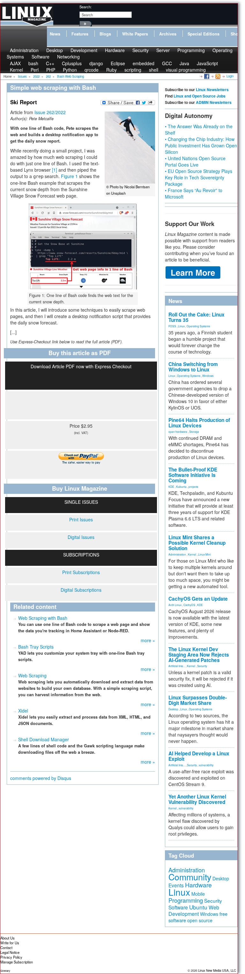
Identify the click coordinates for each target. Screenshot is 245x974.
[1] (54, 170)
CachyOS (189, 605)
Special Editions (203, 34)
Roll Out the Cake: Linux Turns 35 (196, 317)
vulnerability (206, 765)
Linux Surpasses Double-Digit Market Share (197, 700)
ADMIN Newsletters (214, 102)
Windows (207, 376)
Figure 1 (69, 176)
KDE (171, 486)
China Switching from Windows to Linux (193, 367)
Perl (35, 69)
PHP (50, 69)
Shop (236, 34)
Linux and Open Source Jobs (200, 96)
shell (153, 69)
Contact (6, 947)
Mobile (198, 894)
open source (199, 920)
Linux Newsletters (212, 89)
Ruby (111, 69)
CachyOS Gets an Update (198, 598)
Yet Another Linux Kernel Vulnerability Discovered (197, 799)
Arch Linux (175, 605)
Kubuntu (181, 486)
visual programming (186, 69)
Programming (191, 50)
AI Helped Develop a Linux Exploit (198, 756)
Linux (181, 326)
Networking (68, 56)
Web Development (193, 910)
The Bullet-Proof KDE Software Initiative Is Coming (192, 475)
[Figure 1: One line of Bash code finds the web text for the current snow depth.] (82, 246)
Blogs (105, 34)
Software (40, 56)
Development (84, 50)
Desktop (173, 709)
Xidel (23, 710)
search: (85, 6)
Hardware (115, 50)
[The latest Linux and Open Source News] (217, 76)
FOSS (172, 326)
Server (163, 50)
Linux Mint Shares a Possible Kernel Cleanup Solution (197, 543)
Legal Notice (9, 952)
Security (140, 50)
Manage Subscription (16, 961)
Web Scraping (32, 675)
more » (148, 640)
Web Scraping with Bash (42, 618)
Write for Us (9, 942)
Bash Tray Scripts (36, 646)
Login (230, 76)
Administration (177, 554)
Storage (194, 431)
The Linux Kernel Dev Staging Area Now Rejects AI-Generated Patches (198, 655)
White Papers (135, 34)
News (55, 34)
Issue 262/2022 (50, 112)
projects (193, 486)
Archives (167, 34)
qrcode (92, 69)
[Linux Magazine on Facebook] (206, 76)
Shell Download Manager (43, 739)
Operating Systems (198, 326)
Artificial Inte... (176, 666)
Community (189, 876)
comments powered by (40, 778)
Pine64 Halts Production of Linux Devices (199, 423)
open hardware (177, 431)
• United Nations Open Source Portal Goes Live (195, 161)
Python (70, 69)
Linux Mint (204, 554)
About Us (7, 937)
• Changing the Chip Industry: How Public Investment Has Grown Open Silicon (201, 145)
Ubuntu (198, 907)
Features (79, 34)
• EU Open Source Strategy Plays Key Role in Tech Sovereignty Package (198, 177)
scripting (132, 69)
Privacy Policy (11, 957)
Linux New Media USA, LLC (217, 970)
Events (176, 885)
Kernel (16, 69)
